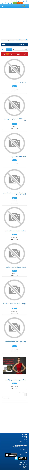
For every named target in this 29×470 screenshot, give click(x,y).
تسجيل (19, 1)
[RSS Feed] (7, 54)
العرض (18, 54)
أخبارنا (24, 437)
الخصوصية (24, 466)
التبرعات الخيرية (16, 40)
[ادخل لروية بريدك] (2, 3)
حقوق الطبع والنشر (22, 464)
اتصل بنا (24, 436)
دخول (24, 1)
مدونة (26, 452)
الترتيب (12, 54)
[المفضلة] (8, 3)
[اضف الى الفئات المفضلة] (4, 54)
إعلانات (22, 40)
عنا (25, 439)
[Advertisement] (14, 23)
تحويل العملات (22, 449)
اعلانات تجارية (22, 441)
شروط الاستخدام (23, 467)
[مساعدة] (5, 3)
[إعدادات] (11, 3)
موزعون (25, 450)
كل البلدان (12, 1)
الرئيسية (24, 434)
